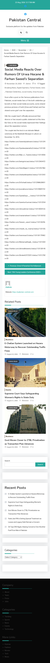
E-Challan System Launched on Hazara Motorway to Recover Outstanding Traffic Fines (25, 347)
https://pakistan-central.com (23, 292)
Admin (28, 84)
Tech (6, 654)
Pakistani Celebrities (13, 92)
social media (27, 92)
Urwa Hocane (38, 92)
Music (7, 657)
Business (9, 340)
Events (8, 390)
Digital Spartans (23, 88)
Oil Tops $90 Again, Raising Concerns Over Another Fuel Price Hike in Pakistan (26, 528)
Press (7, 598)
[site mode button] (21, 32)
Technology (9, 629)
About (7, 592)
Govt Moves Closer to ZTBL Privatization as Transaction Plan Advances (24, 512)
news (43, 88)
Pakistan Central (25, 20)
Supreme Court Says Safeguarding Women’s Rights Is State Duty (24, 504)
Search (7, 461)
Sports (7, 620)
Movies (7, 650)
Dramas (8, 644)
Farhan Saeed (35, 88)
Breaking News (10, 88)
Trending (8, 617)
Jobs (6, 601)
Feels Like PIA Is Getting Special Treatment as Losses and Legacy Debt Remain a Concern (24, 520)
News (7, 623)
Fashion (8, 647)
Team (7, 595)
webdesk (25, 354)
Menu (24, 40)
